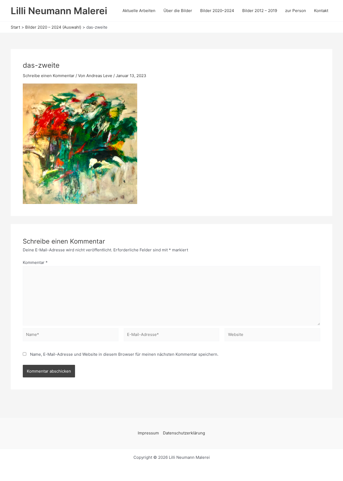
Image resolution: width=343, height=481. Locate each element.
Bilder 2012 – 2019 (259, 10)
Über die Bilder (177, 10)
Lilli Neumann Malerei (59, 10)
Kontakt (321, 10)
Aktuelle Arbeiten (138, 10)
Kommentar (35, 262)
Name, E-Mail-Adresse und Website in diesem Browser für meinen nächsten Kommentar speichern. (124, 354)
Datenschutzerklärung (184, 432)
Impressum (148, 432)
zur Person (295, 10)
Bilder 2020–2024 (217, 10)
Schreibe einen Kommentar (48, 75)
